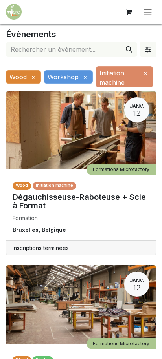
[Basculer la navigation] (148, 11)
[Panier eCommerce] (128, 12)
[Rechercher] (129, 49)
